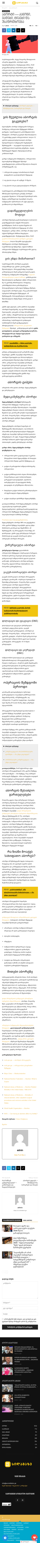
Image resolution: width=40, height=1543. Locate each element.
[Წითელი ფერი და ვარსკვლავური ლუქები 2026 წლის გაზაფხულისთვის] (7, 1228)
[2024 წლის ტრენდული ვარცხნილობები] (7, 1398)
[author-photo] (20, 1205)
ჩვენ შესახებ (6, 1486)
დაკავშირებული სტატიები (12, 1220)
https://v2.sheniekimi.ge (20, 1210)
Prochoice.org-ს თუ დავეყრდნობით (14, 520)
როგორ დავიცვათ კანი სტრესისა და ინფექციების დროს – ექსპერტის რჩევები (26, 1359)
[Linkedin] (13, 30)
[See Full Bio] (25, 1155)
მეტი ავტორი (27, 1220)
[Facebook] (4, 30)
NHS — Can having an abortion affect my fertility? (20, 1114)
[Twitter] (9, 30)
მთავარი (4, 8)
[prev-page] (3, 1272)
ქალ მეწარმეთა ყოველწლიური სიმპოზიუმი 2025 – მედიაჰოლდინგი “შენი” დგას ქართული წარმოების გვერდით (24, 1243)
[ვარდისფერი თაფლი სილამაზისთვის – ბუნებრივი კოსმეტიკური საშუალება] (7, 1371)
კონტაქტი (23, 1486)
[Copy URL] (23, 30)
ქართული (25, 1541)
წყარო (4, 1124)
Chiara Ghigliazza (21, 1119)
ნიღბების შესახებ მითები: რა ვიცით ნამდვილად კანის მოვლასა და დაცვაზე (25, 1349)
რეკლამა (15, 1486)
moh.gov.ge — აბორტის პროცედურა (17, 1060)
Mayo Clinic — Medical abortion (14, 1074)
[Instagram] (23, 1500)
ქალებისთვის (13, 8)
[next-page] (6, 1272)
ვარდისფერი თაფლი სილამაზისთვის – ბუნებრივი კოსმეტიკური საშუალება (23, 1370)
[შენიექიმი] (34, 1537)
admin (7, 25)
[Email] (18, 30)
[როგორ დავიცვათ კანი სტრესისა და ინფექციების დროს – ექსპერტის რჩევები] (7, 1360)
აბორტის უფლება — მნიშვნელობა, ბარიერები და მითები (30, 1183)
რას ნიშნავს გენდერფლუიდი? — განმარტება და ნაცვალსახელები (9, 1184)
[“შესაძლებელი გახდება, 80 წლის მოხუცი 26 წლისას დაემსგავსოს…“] (7, 1388)
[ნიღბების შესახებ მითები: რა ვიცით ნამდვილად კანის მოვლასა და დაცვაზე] (7, 1350)
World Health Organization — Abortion (17, 1108)
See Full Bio (19, 1155)
